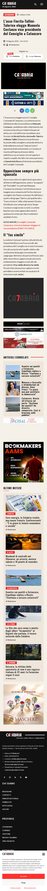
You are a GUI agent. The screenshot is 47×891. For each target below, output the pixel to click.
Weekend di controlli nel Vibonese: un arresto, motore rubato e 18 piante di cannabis (22, 558)
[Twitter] (27, 110)
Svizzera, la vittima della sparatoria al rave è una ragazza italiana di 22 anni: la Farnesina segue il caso (23, 671)
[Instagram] (10, 777)
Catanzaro (9, 14)
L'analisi (10, 513)
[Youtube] (26, 777)
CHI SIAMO (8, 783)
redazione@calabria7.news (14, 770)
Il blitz (10, 552)
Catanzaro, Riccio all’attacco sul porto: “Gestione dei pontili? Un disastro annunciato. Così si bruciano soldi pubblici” (31, 407)
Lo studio (11, 624)
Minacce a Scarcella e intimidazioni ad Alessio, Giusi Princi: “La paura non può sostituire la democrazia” (31, 388)
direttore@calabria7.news (14, 764)
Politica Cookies (15, 888)
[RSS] (15, 777)
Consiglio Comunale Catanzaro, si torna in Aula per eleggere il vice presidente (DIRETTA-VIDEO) (21, 225)
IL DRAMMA (11, 662)
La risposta (12, 588)
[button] (43, 854)
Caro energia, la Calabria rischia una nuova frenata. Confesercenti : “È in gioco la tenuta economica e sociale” (23, 522)
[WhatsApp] (32, 110)
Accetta (23, 876)
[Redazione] (7, 45)
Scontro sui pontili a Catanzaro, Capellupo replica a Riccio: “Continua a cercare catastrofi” (31, 371)
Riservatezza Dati (30, 888)
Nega (23, 883)
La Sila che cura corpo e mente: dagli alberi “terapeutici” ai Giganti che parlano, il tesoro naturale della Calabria (22, 632)
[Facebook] (22, 110)
